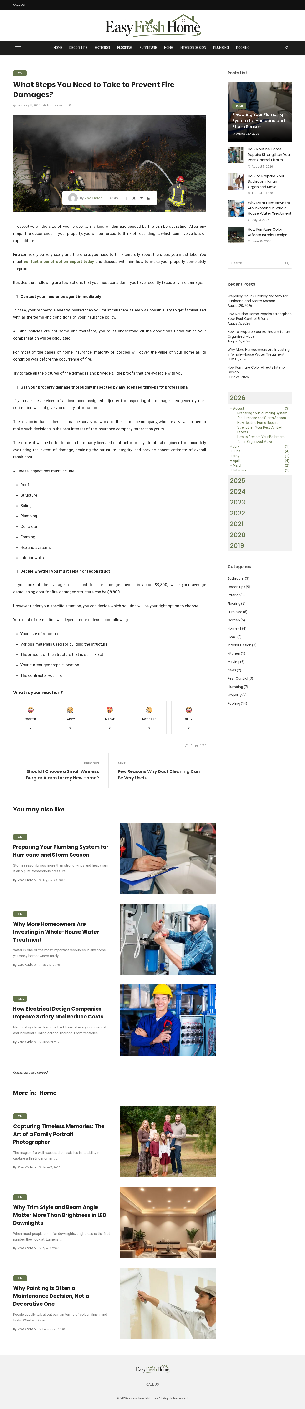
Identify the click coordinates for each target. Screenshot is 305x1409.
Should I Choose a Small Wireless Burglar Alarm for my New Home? (62, 774)
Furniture (148, 48)
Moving (233, 661)
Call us (19, 4)
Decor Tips (78, 48)
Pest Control (238, 678)
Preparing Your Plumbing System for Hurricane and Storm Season (60, 851)
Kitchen (234, 653)
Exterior (102, 48)
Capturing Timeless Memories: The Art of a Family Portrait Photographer (58, 1134)
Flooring (124, 48)
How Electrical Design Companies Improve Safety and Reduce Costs (58, 1012)
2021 (237, 524)
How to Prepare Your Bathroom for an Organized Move (266, 181)
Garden (234, 620)
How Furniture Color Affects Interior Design (267, 232)
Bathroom (236, 578)
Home (58, 48)
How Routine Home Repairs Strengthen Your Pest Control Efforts (269, 154)
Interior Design (193, 48)
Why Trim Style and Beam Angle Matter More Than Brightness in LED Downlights (60, 1215)
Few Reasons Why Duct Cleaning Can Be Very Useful (159, 774)
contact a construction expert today (59, 261)
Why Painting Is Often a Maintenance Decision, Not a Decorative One (51, 1296)
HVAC (232, 636)
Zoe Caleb (94, 198)
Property (235, 695)
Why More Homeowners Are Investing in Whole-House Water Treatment (56, 932)
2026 (238, 397)
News (232, 670)
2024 (238, 491)
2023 (237, 502)
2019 (237, 545)
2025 (237, 480)
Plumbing (221, 48)
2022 (237, 513)
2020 (238, 534)
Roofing (243, 48)
